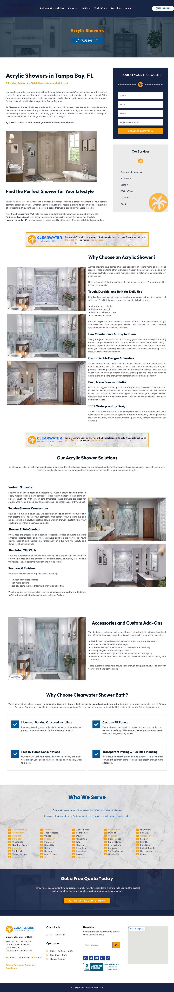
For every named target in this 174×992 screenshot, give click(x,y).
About (123, 204)
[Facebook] (85, 958)
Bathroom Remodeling (52, 8)
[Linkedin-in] (102, 958)
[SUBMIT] (116, 945)
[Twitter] (91, 958)
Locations (116, 8)
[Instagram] (108, 958)
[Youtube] (96, 958)
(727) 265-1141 (163, 8)
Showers (125, 178)
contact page (97, 240)
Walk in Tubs (100, 8)
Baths (123, 184)
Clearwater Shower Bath (19, 936)
